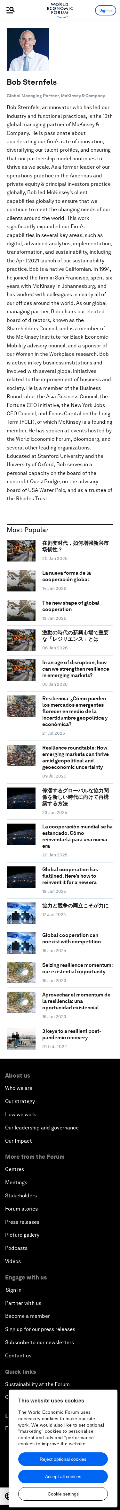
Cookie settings (63, 1493)
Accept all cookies (63, 1476)
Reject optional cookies (63, 1459)
